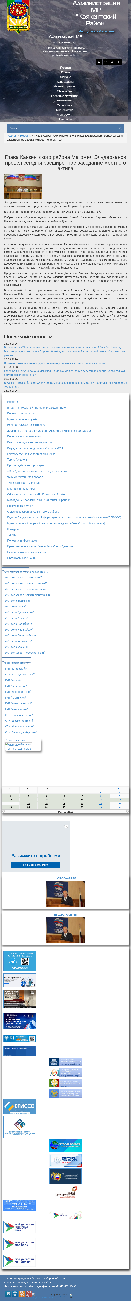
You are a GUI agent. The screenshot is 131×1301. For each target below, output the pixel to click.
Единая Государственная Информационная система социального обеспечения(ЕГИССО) (64, 517)
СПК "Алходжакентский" (20, 674)
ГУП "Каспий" (13, 680)
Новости (26, 136)
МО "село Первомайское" (21, 635)
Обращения (64, 91)
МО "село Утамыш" (16, 647)
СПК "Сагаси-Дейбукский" (21, 732)
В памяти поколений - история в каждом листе (36, 407)
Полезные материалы (21, 413)
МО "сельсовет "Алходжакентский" (27, 572)
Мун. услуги (65, 115)
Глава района (65, 82)
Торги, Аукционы (17, 459)
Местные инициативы (21, 488)
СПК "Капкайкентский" (19, 715)
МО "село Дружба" (16, 618)
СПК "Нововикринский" (19, 726)
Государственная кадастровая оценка (31, 454)
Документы (64, 101)
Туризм (11, 535)
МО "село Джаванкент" (19, 612)
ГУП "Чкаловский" (16, 686)
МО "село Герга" (15, 606)
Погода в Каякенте (17, 740)
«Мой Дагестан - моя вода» (24, 483)
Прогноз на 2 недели (18, 748)
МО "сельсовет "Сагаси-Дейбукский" (28, 595)
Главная (65, 68)
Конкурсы (13, 529)
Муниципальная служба (22, 419)
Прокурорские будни (20, 506)
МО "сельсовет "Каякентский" (23, 577)
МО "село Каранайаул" (19, 629)
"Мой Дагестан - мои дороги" (25, 477)
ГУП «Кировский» (16, 668)
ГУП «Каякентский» (17, 663)
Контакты (65, 120)
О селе (65, 72)
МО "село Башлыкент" (19, 600)
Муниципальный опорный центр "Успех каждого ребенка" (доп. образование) (56, 523)
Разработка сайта (59, 1295)
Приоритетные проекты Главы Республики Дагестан (40, 546)
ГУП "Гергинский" (16, 697)
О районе (65, 77)
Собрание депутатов (64, 96)
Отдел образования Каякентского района (33, 511)
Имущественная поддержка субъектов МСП (35, 448)
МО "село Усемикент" (18, 641)
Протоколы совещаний (21, 558)
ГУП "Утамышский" (16, 709)
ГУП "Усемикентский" (18, 703)
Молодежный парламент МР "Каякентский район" (38, 500)
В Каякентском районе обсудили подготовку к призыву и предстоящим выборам (55, 363)
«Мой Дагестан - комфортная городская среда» (37, 471)
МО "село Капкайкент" (19, 624)
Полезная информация (22, 540)
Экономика (64, 105)
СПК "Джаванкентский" (19, 720)
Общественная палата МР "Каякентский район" (37, 494)
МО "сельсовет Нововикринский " (26, 652)
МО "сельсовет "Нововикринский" (26, 583)
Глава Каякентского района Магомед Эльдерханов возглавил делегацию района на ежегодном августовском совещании (64, 373)
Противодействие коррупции (25, 465)
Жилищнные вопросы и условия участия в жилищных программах (49, 431)
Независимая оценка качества (26, 552)
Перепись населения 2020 (24, 436)
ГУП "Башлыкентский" (18, 692)
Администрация (64, 86)
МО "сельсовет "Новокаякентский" (26, 589)
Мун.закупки (64, 110)
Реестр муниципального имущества (30, 442)
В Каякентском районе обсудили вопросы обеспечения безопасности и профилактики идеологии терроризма (65, 384)
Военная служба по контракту (26, 425)
